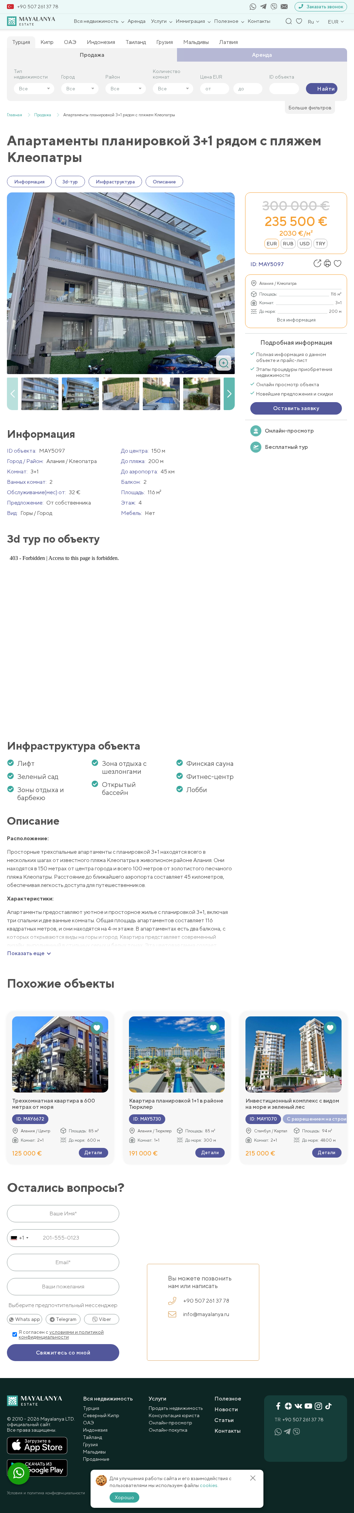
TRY (320, 243)
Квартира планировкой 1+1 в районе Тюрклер (176, 1104)
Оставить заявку (296, 408)
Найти (326, 88)
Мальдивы (196, 42)
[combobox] (18, 1238)
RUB (288, 243)
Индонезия (101, 42)
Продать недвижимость (176, 1408)
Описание (164, 181)
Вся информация (296, 320)
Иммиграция (190, 21)
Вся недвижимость (96, 21)
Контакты (259, 21)
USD (304, 243)
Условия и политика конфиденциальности (46, 1493)
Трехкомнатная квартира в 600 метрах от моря (53, 1104)
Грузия (164, 42)
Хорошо (124, 1497)
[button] (229, 394)
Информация (29, 181)
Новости (226, 1409)
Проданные (96, 1459)
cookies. (209, 1485)
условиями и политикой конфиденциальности (61, 1334)
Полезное (226, 21)
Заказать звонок (325, 6)
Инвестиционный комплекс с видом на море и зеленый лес (292, 1104)
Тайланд (92, 1437)
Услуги (159, 21)
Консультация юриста (174, 1415)
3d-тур (70, 181)
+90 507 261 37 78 (37, 6)
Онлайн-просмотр (289, 430)
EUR (272, 243)
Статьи (224, 1420)
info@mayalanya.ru (206, 1314)
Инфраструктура (115, 181)
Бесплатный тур (286, 447)
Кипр (47, 42)
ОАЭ (70, 42)
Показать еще (26, 953)
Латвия (228, 42)
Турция (21, 42)
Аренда (137, 21)
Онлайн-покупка (168, 1430)
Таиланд (135, 42)
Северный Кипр (101, 1415)
